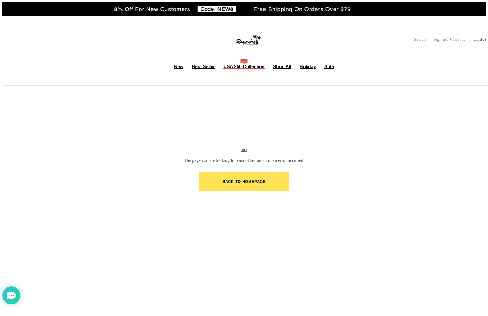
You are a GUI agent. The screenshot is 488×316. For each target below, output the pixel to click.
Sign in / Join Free (450, 39)
